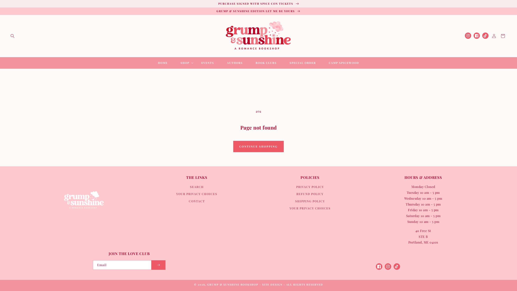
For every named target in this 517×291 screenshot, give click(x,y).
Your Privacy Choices (196, 194)
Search (197, 187)
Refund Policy (310, 194)
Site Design (272, 284)
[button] (12, 36)
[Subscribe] (158, 265)
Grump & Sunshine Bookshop (232, 284)
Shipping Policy (310, 201)
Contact (197, 201)
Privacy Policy (310, 187)
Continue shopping (258, 146)
